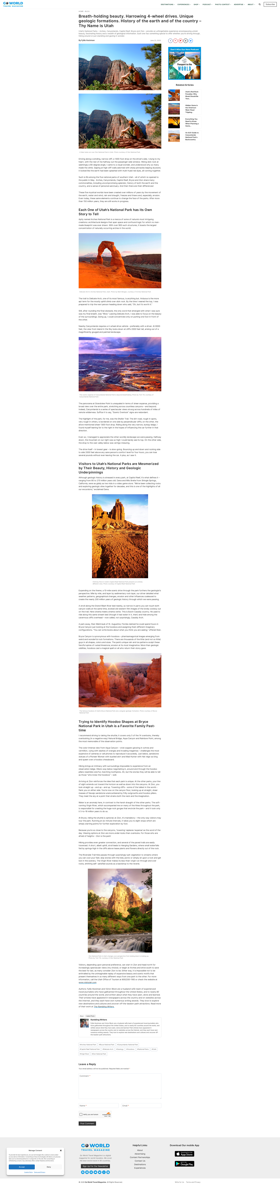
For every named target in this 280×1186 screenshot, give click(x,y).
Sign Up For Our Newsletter (95, 1166)
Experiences (140, 1168)
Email (125, 1106)
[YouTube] (95, 1172)
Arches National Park (88, 1045)
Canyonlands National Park (127, 1045)
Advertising (140, 1154)
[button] (61, 1150)
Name (83, 1106)
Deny (49, 1167)
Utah (154, 1049)
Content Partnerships (140, 1157)
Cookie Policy (28, 1172)
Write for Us (179, 1182)
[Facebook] (83, 1172)
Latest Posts (90, 1016)
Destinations (140, 1164)
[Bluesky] (99, 1172)
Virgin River (84, 1054)
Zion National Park (99, 1054)
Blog (87, 11)
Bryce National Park (106, 1045)
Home (81, 11)
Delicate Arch (108, 1049)
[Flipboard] (108, 1172)
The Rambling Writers (104, 1006)
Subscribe (270, 4)
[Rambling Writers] (84, 1023)
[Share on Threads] (185, 41)
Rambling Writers (99, 1020)
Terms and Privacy (39, 1172)
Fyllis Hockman (88, 40)
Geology (119, 1049)
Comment (85, 1076)
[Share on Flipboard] (180, 41)
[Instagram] (87, 1172)
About (82, 1016)
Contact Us (140, 1161)
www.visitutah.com (87, 982)
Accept (22, 1167)
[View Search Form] (260, 4)
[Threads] (104, 1172)
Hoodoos (130, 1049)
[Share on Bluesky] (190, 41)
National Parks (143, 1049)
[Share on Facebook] (170, 41)
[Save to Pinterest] (175, 41)
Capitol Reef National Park (90, 1049)
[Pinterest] (91, 1172)
